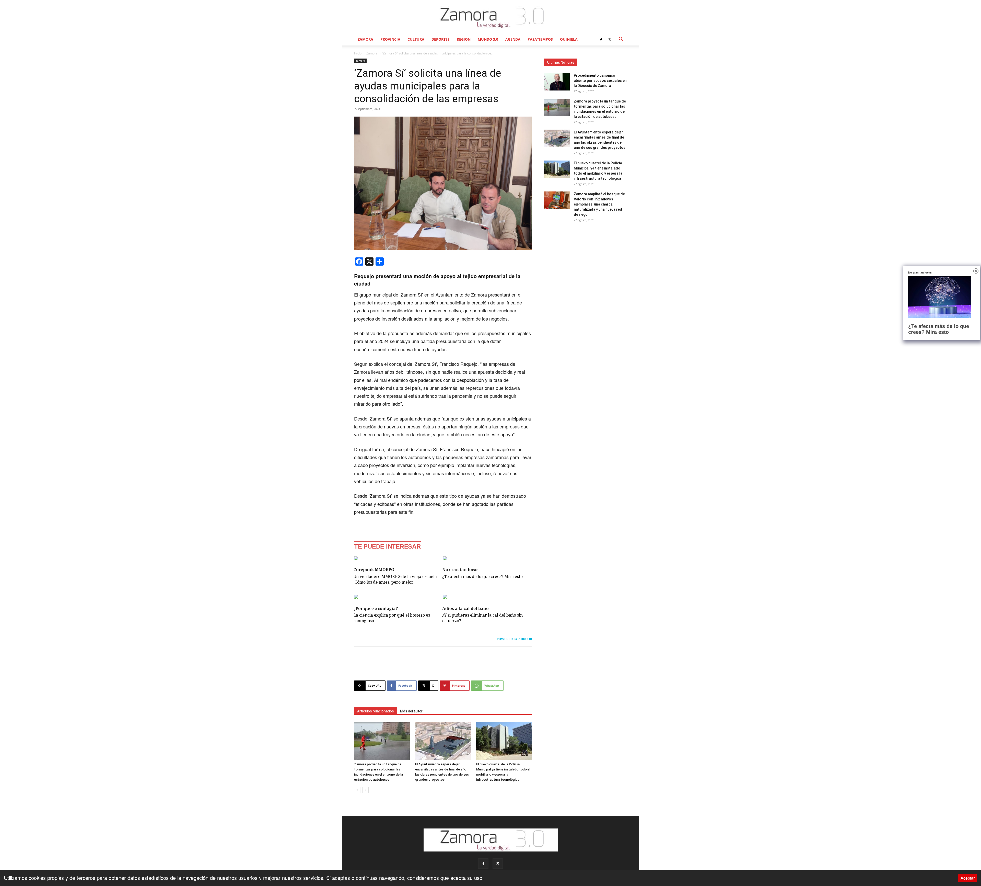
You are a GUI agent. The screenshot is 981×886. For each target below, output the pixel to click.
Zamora (365, 39)
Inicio (357, 53)
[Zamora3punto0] (491, 17)
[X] (610, 39)
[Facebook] (601, 39)
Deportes (440, 39)
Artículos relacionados (375, 711)
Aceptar (968, 878)
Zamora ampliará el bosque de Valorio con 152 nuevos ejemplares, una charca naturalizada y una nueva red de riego (599, 204)
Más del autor (411, 711)
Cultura (415, 39)
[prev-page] (357, 790)
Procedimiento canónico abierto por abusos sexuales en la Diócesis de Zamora (600, 80)
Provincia (390, 39)
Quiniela (569, 39)
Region (464, 39)
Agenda (512, 39)
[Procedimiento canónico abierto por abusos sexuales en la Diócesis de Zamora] (557, 81)
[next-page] (365, 790)
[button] (621, 39)
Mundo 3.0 (488, 39)
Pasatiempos (540, 39)
